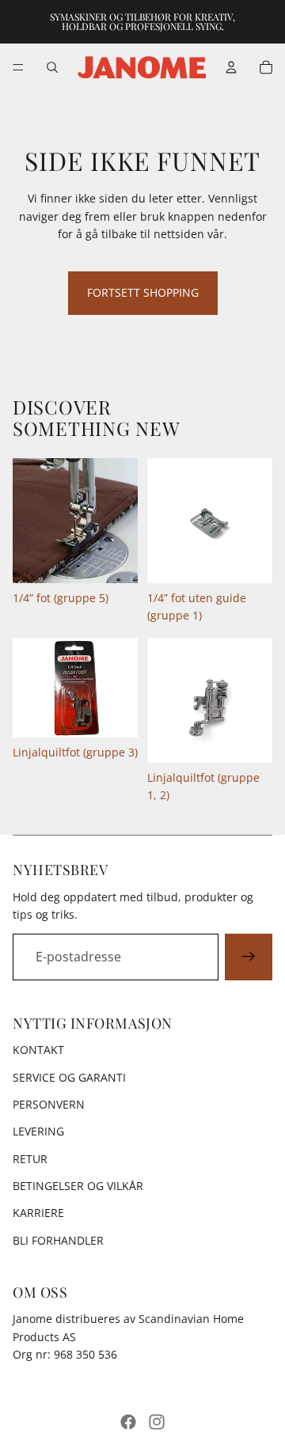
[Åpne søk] (52, 67)
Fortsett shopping (143, 292)
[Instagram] (156, 1421)
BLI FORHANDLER (58, 1240)
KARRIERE (38, 1212)
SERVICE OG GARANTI (69, 1077)
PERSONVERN (49, 1104)
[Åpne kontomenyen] (231, 67)
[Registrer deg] (248, 957)
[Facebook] (128, 1421)
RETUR (30, 1158)
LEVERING (38, 1131)
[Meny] (18, 67)
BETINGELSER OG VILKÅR (78, 1185)
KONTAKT (38, 1049)
